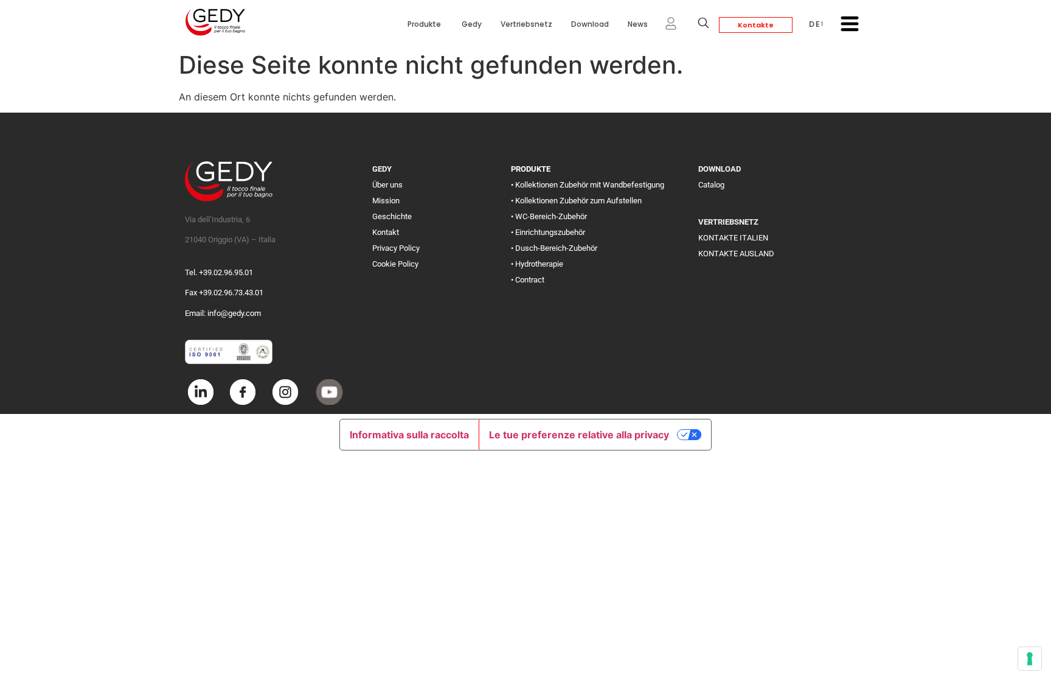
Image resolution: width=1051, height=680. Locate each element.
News (638, 24)
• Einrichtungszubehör (548, 232)
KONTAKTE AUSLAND (736, 253)
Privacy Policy (396, 248)
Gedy (472, 24)
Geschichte (392, 216)
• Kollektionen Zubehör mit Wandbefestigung (587, 184)
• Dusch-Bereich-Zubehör (554, 248)
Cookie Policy (395, 263)
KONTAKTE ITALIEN (733, 237)
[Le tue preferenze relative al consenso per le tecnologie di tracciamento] (1029, 658)
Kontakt (385, 232)
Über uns (387, 184)
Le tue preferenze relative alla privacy (579, 435)
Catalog (711, 184)
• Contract (527, 279)
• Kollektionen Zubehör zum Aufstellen (576, 200)
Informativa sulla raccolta (409, 435)
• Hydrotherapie (537, 263)
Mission (386, 200)
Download (590, 24)
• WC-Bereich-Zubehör (549, 216)
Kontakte (756, 25)
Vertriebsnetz (526, 24)
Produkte (425, 24)
